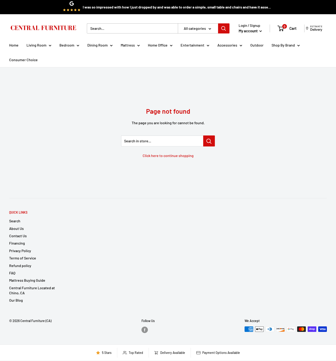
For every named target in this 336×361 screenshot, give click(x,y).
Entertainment (192, 45)
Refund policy (20, 265)
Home (14, 45)
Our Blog (16, 300)
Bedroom (66, 45)
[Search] (223, 28)
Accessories (227, 45)
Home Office (158, 45)
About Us (16, 228)
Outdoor (257, 45)
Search (14, 221)
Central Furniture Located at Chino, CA (32, 290)
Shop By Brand (283, 45)
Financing (17, 243)
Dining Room (97, 45)
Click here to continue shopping (168, 155)
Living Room (36, 45)
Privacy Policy (20, 250)
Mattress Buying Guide (27, 280)
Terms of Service (22, 258)
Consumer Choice (23, 60)
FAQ (12, 273)
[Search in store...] (209, 140)
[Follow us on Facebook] (144, 329)
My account (248, 30)
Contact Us (18, 236)
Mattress (128, 45)
